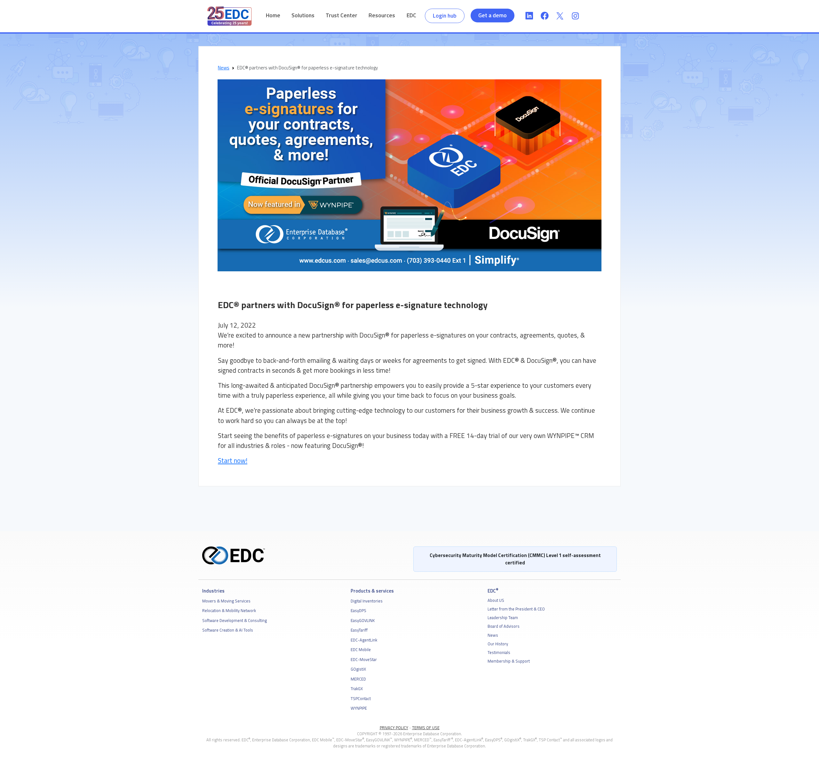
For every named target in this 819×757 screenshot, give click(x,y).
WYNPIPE (359, 708)
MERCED (358, 679)
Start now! (232, 460)
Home (273, 15)
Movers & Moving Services (226, 601)
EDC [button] (411, 15)
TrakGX (357, 688)
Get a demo (492, 15)
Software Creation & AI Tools (227, 630)
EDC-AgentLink (364, 640)
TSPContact (361, 698)
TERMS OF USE (426, 727)
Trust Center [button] (341, 15)
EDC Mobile (361, 649)
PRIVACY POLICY (394, 727)
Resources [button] (382, 15)
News (223, 67)
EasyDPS (358, 610)
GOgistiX (358, 669)
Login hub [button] (445, 15)
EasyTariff (359, 630)
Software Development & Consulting (234, 620)
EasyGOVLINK (363, 620)
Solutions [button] (302, 15)
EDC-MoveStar (364, 659)
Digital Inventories (367, 601)
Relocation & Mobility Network (229, 610)
